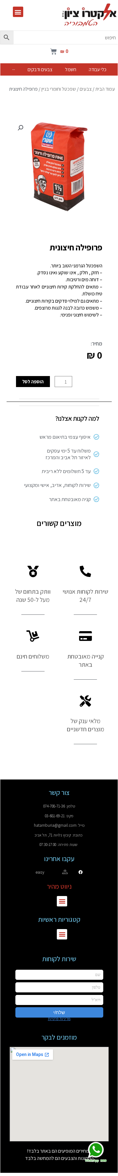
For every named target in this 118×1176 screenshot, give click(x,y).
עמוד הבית (105, 89)
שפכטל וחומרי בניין (58, 89)
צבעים (86, 89)
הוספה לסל (33, 381)
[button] (18, 12)
